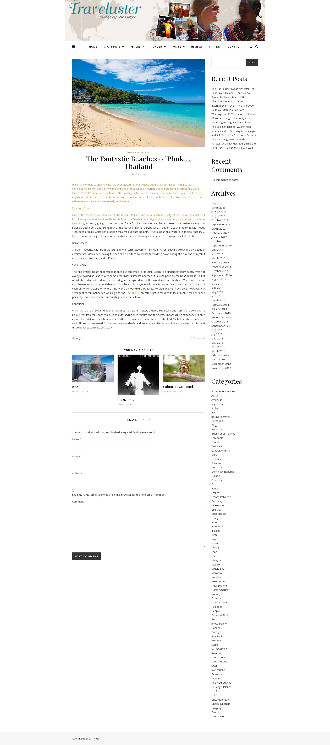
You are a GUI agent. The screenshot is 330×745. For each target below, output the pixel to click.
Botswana (217, 429)
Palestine (216, 606)
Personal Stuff (219, 615)
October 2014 (219, 271)
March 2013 (218, 351)
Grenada (216, 509)
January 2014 (219, 308)
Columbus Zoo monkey (180, 387)
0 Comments (198, 338)
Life (213, 556)
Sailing (215, 644)
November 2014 (221, 266)
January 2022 (219, 237)
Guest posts (218, 513)
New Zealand (219, 585)
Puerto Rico (218, 636)
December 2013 (221, 313)
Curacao (216, 463)
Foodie (215, 488)
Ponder (156, 46)
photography (219, 623)
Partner (215, 46)
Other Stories (219, 602)
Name (76, 439)
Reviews (197, 46)
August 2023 (219, 216)
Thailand (216, 678)
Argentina (217, 404)
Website (77, 473)
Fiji (212, 484)
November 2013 (221, 317)
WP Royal (94, 738)
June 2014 (217, 287)
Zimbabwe (217, 716)
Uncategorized (138, 152)
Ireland (215, 530)
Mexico (215, 564)
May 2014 (217, 292)
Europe (215, 475)
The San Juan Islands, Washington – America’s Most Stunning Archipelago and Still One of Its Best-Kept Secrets (233, 131)
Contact (234, 46)
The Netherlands (221, 682)
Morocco (216, 573)
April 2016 (217, 254)
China (214, 454)
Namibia (216, 577)
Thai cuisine (133, 292)
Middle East (218, 568)
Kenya (215, 547)
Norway (216, 594)
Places (135, 46)
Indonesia (217, 526)
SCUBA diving (219, 648)
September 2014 (221, 275)
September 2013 (221, 325)
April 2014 (217, 296)
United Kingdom (220, 703)
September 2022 (221, 224)
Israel (214, 534)
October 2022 (219, 220)
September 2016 (221, 245)
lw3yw (79, 338)
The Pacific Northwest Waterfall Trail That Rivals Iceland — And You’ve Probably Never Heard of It (233, 93)
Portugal (216, 632)
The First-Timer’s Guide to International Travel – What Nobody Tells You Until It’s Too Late (232, 105)
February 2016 (220, 262)
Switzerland (218, 670)
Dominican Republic (222, 471)
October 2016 (219, 241)
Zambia (215, 712)
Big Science (126, 400)
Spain (214, 665)
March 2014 (218, 300)
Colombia (216, 459)
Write (176, 46)
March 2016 (218, 258)
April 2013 (217, 347)
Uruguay (216, 708)
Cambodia (217, 438)
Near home (218, 581)
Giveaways (217, 505)
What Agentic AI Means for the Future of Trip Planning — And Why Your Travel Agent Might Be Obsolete (233, 118)
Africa (214, 395)
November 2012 (221, 368)
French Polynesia (221, 497)
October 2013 (219, 321)
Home (93, 46)
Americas (216, 399)
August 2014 (219, 279)
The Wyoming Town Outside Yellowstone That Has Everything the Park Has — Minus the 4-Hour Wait (233, 143)
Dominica (216, 467)
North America (219, 589)
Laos (214, 551)
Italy (214, 539)
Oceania (216, 598)
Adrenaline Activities (223, 391)
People (215, 611)
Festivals (216, 480)
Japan (214, 543)
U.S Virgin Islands (221, 687)
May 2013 (217, 342)
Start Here (111, 46)
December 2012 (221, 363)
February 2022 (220, 233)
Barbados (217, 421)
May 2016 (217, 249)
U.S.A (214, 691)
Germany (216, 501)
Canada (215, 442)
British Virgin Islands (223, 433)
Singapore (217, 653)
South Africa (218, 657)
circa (76, 387)
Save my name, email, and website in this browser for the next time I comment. (119, 494)
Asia (213, 412)
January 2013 (219, 359)
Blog (214, 425)
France (215, 492)
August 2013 (219, 330)
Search (251, 62)
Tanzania (216, 674)
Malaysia (216, 560)
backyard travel (220, 416)
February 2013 (220, 355)
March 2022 (218, 228)
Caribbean (217, 446)
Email (76, 456)
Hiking (215, 518)
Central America (220, 450)
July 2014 (216, 283)
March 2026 (218, 207)
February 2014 (220, 304)
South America (219, 661)
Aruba (214, 408)
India (214, 522)
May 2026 (217, 203)
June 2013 (217, 338)
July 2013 (216, 334)
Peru (214, 619)
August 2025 (219, 211)
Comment (78, 501)
